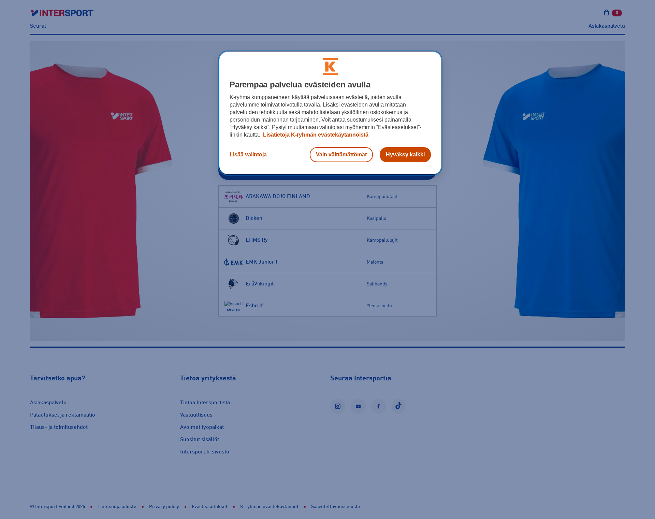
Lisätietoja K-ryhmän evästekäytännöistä (315, 135)
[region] (330, 113)
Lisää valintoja (248, 154)
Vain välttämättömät (341, 154)
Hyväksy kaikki (405, 154)
